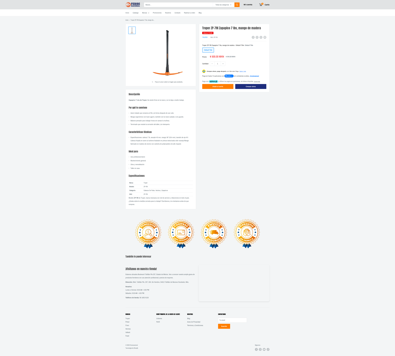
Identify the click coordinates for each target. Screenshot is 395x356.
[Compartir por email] (264, 37)
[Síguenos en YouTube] (264, 349)
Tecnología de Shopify (131, 348)
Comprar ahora (251, 86)
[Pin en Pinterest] (257, 37)
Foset (127, 336)
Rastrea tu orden (189, 13)
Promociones (157, 13)
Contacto (177, 13)
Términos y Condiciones (195, 325)
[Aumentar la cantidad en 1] (223, 63)
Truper (204, 37)
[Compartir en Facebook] (253, 37)
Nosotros (168, 13)
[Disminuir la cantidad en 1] (212, 63)
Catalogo (136, 13)
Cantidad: (205, 63)
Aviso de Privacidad (193, 322)
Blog (200, 13)
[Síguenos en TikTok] (268, 349)
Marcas (144, 13)
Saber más (242, 71)
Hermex (128, 329)
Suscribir (224, 326)
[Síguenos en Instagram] (260, 349)
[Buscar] (237, 4)
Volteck (127, 332)
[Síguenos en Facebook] (256, 349)
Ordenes (159, 318)
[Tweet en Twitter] (261, 37)
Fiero (127, 325)
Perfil (158, 322)
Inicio (127, 13)
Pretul (127, 322)
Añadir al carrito (217, 86)
